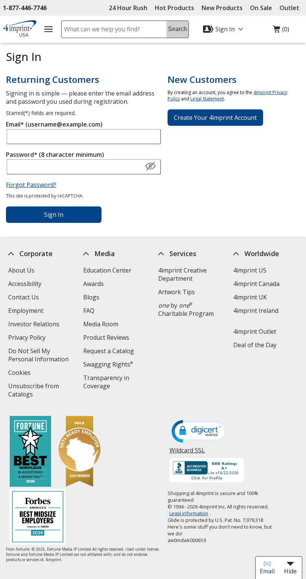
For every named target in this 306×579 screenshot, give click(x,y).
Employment (25, 310)
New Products (222, 8)
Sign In (53, 215)
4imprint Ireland (255, 310)
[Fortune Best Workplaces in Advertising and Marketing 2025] (30, 452)
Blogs (91, 297)
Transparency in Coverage (107, 383)
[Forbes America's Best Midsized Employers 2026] (37, 518)
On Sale (261, 8)
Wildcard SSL (187, 453)
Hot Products (174, 8)
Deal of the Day (255, 345)
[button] (150, 166)
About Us (21, 270)
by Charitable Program (186, 309)
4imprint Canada (256, 284)
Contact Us (23, 297)
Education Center (107, 270)
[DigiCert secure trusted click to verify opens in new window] (199, 432)
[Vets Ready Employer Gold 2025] (79, 452)
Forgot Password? (31, 185)
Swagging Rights (108, 364)
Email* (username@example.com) (54, 124)
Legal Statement (207, 99)
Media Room (100, 324)
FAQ (88, 310)
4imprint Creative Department (182, 274)
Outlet (291, 8)
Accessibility (24, 284)
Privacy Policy (27, 338)
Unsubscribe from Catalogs (33, 391)
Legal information (188, 513)
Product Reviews (106, 337)
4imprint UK (250, 297)
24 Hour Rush (128, 8)
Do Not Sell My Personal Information (41, 356)
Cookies (20, 373)
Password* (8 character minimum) (55, 154)
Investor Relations (34, 325)
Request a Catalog (108, 351)
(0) (281, 31)
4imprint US (249, 270)
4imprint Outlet (254, 331)
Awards (93, 284)
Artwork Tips (176, 292)
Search (177, 29)
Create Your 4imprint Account (215, 117)
